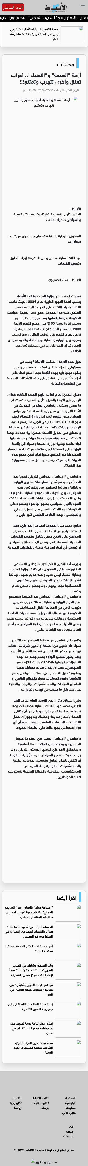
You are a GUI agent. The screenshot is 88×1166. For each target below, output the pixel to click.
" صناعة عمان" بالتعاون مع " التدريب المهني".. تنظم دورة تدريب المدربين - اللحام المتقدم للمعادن (29, 911)
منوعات (68, 1135)
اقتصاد (16, 1097)
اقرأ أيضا (66, 897)
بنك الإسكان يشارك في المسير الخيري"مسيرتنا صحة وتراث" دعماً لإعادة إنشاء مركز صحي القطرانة (31, 969)
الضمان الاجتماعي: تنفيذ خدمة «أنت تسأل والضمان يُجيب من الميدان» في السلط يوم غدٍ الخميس (29, 931)
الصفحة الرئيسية (70, 1100)
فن (71, 1126)
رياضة (17, 1107)
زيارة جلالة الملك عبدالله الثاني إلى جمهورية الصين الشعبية (30, 1006)
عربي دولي (69, 1112)
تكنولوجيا (15, 1102)
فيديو (69, 1131)
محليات (65, 63)
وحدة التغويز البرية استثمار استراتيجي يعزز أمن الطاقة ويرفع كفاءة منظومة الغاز (34, 33)
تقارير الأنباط (40, 1102)
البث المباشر (13, 7)
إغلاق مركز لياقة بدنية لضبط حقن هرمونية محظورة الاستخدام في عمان (31, 1027)
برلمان (45, 1107)
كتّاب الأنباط (41, 1097)
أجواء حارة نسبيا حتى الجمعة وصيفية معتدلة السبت (29, 948)
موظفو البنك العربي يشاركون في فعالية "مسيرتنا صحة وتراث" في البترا (31, 989)
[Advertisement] (44, 158)
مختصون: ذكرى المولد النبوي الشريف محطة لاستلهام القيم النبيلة (33, 1047)
